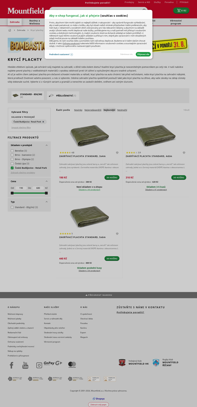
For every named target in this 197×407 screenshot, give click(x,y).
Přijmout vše (143, 54)
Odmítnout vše (126, 54)
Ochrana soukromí (71, 43)
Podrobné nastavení (59, 54)
